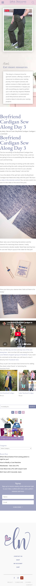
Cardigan (32, 131)
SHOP (18, 560)
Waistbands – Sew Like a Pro (9, 466)
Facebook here (14, 360)
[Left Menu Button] (5, 2)
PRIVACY (10, 582)
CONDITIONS (19, 582)
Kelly (3, 131)
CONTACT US (18, 556)
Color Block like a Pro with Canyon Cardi (13, 469)
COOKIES (28, 582)
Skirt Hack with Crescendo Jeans (10, 472)
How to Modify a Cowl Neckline (10, 462)
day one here (12, 350)
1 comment (3, 134)
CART (18, 567)
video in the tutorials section (10, 180)
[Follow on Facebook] (12, 412)
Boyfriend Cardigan (21, 131)
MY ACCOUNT (18, 563)
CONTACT (29, 585)
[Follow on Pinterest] (23, 412)
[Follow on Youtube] (21, 577)
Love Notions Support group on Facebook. (14, 355)
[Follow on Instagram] (19, 412)
